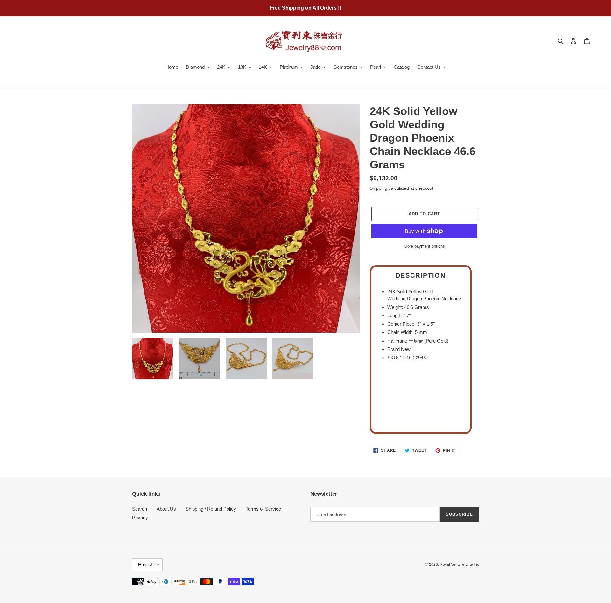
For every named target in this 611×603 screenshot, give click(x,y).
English (145, 564)
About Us (166, 509)
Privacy (140, 517)
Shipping (378, 188)
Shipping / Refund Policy (211, 509)
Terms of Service (263, 509)
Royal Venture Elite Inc (459, 564)
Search (139, 509)
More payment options (424, 246)
